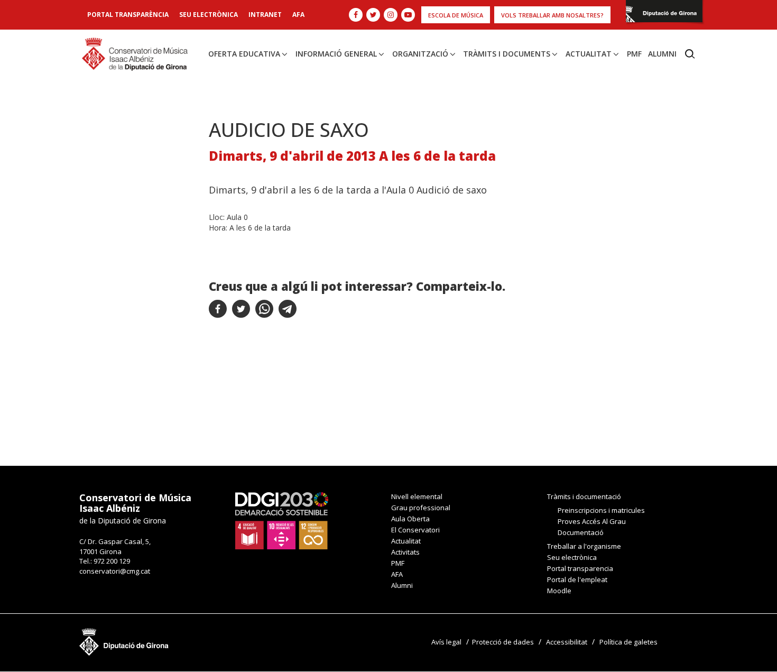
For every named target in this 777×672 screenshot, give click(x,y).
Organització (420, 54)
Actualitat (589, 54)
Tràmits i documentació (584, 496)
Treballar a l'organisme (584, 546)
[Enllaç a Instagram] (390, 15)
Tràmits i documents (506, 54)
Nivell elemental (416, 496)
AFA (298, 14)
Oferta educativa (244, 54)
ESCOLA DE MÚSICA (455, 15)
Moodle (559, 590)
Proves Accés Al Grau (592, 521)
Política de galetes (628, 642)
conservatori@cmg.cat (114, 571)
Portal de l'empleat (577, 579)
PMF (634, 54)
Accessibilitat (566, 642)
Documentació (581, 532)
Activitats (405, 552)
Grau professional (420, 507)
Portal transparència (128, 14)
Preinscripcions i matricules (601, 510)
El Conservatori (415, 530)
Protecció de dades (503, 642)
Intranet (265, 14)
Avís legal (446, 642)
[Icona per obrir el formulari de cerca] (690, 54)
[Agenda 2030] (281, 520)
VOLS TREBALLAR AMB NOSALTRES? (552, 15)
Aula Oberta (410, 518)
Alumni (662, 54)
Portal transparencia (580, 568)
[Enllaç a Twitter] (373, 15)
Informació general (336, 54)
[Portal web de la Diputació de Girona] (664, 14)
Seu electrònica (208, 14)
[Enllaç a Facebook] (356, 15)
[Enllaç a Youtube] (408, 15)
